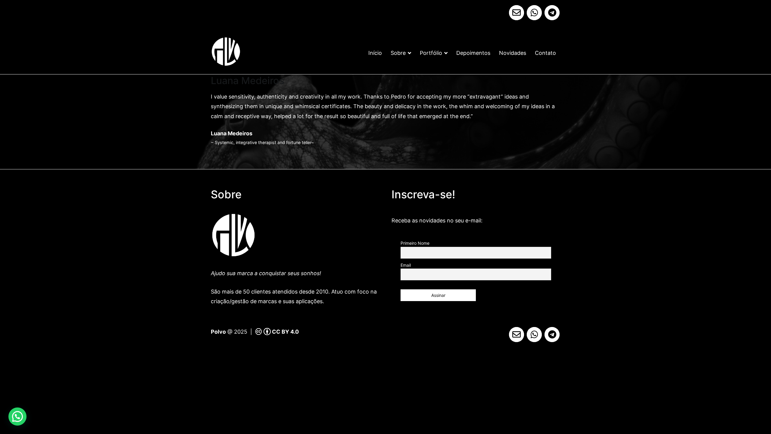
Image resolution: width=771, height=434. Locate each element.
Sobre (398, 53)
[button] (17, 416)
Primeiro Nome (415, 243)
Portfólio (431, 53)
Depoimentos (473, 53)
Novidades (512, 53)
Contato (545, 53)
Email (406, 265)
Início (375, 53)
